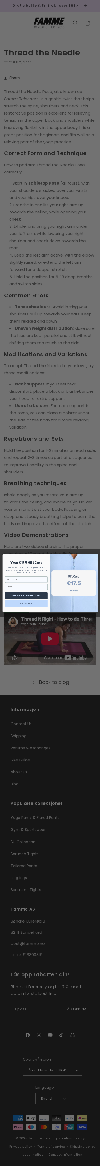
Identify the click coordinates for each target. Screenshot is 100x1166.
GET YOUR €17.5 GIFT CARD (26, 595)
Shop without (26, 603)
